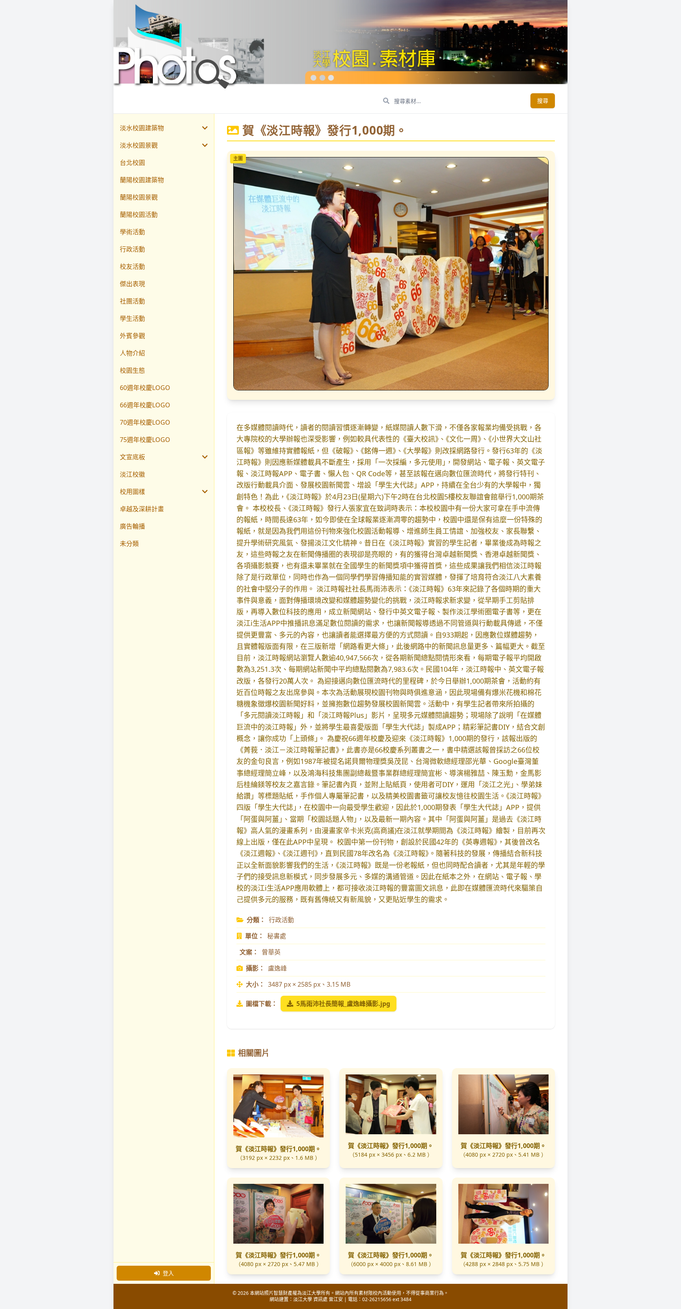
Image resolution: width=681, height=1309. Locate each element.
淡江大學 (302, 1299)
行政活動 (132, 249)
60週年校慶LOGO (145, 387)
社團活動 (132, 301)
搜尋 (542, 100)
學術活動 (132, 231)
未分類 (129, 543)
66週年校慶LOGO (145, 405)
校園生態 (132, 370)
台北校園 (132, 162)
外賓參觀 (132, 335)
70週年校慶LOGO (145, 422)
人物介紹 (132, 353)
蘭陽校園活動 (139, 214)
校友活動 (132, 266)
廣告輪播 (132, 526)
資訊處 (320, 1299)
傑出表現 (132, 283)
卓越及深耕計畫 (142, 509)
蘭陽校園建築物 (142, 180)
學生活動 (132, 318)
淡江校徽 (132, 474)
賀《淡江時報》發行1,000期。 (278, 1148)
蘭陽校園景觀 (139, 197)
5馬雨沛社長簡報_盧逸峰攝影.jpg (343, 1003)
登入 (168, 1273)
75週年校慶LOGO (145, 439)
